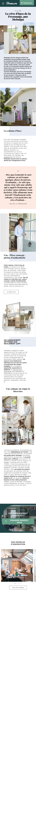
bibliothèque (15, 452)
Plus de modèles (18, 587)
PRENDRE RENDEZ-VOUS (19, 521)
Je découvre (11, 292)
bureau (6, 462)
